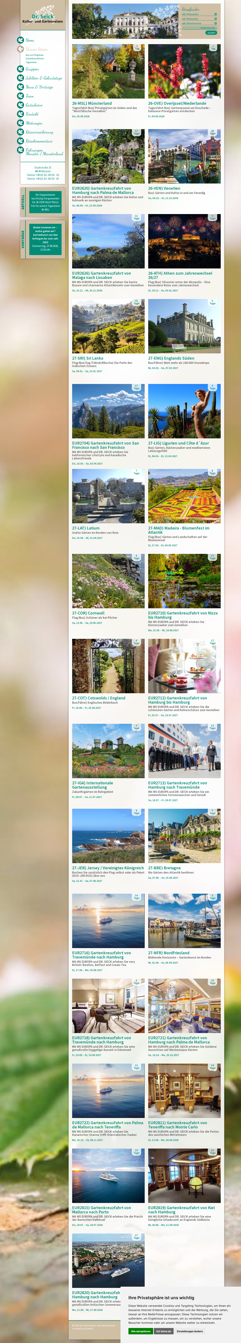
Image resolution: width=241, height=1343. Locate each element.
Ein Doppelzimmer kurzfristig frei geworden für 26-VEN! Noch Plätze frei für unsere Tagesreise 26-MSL (45, 202)
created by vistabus (82, 1328)
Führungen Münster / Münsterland (44, 151)
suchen (211, 32)
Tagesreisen (31, 62)
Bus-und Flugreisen (35, 55)
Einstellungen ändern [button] (190, 1331)
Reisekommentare (39, 141)
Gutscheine (34, 105)
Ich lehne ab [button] (163, 1331)
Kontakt (32, 114)
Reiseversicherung (39, 132)
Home (30, 40)
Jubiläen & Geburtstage (44, 78)
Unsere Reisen (37, 49)
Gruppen (32, 69)
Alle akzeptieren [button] (140, 1331)
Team (30, 96)
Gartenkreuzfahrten (35, 58)
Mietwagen (34, 123)
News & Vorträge (39, 87)
